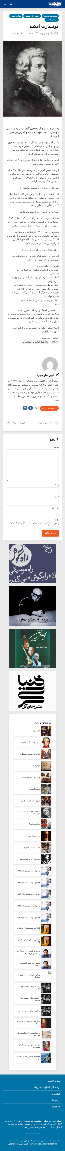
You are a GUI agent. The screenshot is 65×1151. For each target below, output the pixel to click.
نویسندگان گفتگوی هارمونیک (47, 1087)
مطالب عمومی (16, 16)
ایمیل (56, 497)
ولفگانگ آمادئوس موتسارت (35, 342)
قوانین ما (56, 1093)
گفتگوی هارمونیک (46, 33)
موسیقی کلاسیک (51, 20)
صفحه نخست (54, 1081)
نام (57, 485)
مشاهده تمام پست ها (49, 408)
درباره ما (56, 1100)
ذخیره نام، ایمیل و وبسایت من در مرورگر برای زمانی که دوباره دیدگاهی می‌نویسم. (34, 524)
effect (54, 342)
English (56, 1106)
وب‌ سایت (55, 508)
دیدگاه (56, 447)
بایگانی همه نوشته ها (50, 16)
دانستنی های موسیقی (32, 16)
